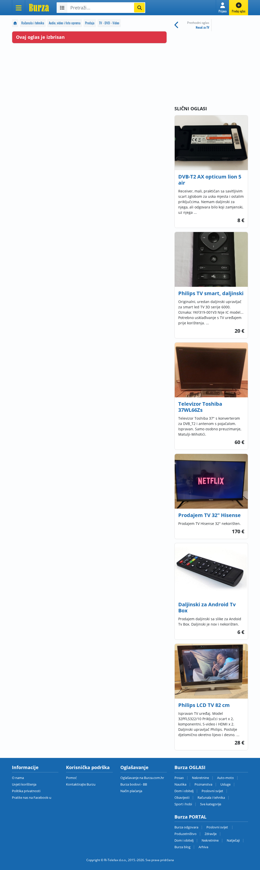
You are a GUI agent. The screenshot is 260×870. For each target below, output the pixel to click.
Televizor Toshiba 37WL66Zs (200, 406)
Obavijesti (181, 797)
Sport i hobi (183, 804)
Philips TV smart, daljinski (210, 293)
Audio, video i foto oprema (64, 23)
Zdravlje (211, 833)
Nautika (180, 784)
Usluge (225, 784)
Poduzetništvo (185, 833)
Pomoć (71, 777)
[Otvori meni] (18, 7)
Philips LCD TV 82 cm (204, 705)
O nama (18, 777)
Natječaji (233, 840)
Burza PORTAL (190, 817)
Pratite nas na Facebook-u (31, 797)
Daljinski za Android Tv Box (207, 607)
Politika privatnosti (26, 791)
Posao (179, 777)
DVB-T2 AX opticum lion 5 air (209, 179)
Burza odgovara (186, 827)
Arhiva (203, 847)
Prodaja (89, 23)
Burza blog (182, 847)
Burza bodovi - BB (133, 784)
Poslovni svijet (212, 791)
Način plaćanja (131, 791)
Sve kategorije (210, 804)
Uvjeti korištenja (24, 784)
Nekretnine (200, 777)
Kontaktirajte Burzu (80, 784)
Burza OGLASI (189, 767)
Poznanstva (203, 784)
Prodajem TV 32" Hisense (209, 515)
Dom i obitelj (183, 791)
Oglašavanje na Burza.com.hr (142, 777)
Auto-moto (225, 777)
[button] (222, 7)
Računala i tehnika (32, 23)
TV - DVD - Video (109, 23)
